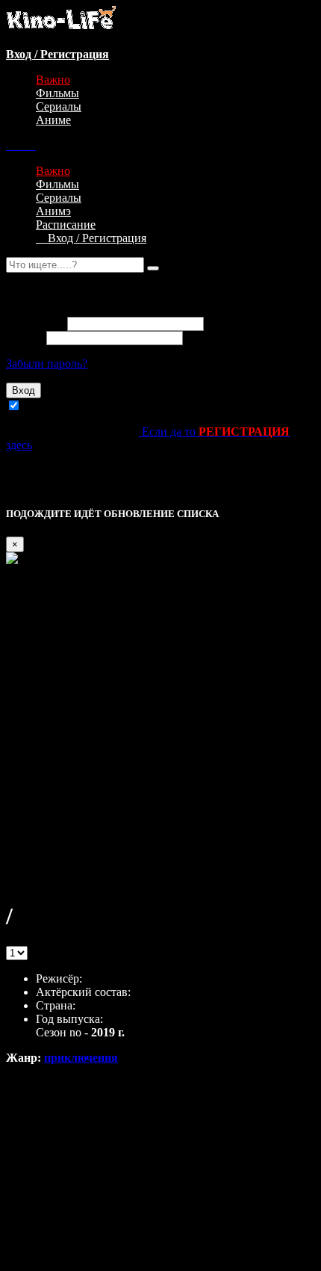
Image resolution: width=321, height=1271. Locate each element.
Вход (23, 390)
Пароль (24, 337)
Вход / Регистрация (91, 238)
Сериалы (58, 106)
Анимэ (53, 211)
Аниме (53, 120)
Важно (53, 79)
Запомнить (51, 406)
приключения (81, 1057)
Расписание (66, 224)
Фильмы (57, 93)
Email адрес (35, 323)
